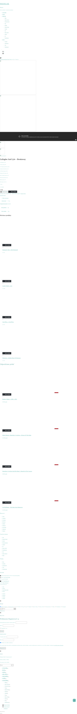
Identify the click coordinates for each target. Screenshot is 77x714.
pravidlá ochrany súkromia (58, 645)
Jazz (5, 23)
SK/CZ (6, 34)
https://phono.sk (5, 582)
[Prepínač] (7, 668)
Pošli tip (3, 591)
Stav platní (4, 527)
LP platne (4, 12)
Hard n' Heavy (4, 553)
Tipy (5, 45)
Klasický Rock (7, 27)
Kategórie (3, 59)
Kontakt (3, 588)
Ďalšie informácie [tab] (5, 198)
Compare (3, 518)
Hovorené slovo (7, 21)
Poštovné (3, 525)
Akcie (3, 14)
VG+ (8, 211)
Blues (5, 18)
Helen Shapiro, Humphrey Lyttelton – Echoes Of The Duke (16, 435)
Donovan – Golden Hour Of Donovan (11, 358)
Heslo (1, 625)
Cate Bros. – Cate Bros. (8, 322)
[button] (0, 189)
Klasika (6, 25)
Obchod (4, 16)
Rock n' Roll (4, 548)
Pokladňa (5, 676)
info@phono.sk (6, 581)
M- (8, 207)
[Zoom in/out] (0, 711)
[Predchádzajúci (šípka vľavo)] (0, 713)
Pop (5, 30)
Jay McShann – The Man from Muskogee (12, 507)
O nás (3, 586)
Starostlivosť (6, 43)
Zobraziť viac (2, 610)
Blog (3, 39)
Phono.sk (1, 7)
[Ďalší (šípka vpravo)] (1, 713)
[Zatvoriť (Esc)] (4, 711)
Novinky (6, 41)
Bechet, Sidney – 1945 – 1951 (9, 399)
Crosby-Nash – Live (7, 285)
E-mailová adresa (3, 636)
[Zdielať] (2, 711)
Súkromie (4, 529)
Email (4, 195)
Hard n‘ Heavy (7, 684)
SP (5, 36)
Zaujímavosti (4, 569)
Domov (1, 59)
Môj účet (3, 521)
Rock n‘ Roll (6, 32)
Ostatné (3, 544)
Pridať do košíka (5, 191)
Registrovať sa (2, 648)
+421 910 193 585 (7, 577)
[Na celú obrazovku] (1, 711)
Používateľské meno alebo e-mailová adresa (8, 622)
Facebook (1, 195)
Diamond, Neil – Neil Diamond (10, 249)
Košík (3, 678)
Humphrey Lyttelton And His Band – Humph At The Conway (17, 471)
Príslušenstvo (4, 550)
